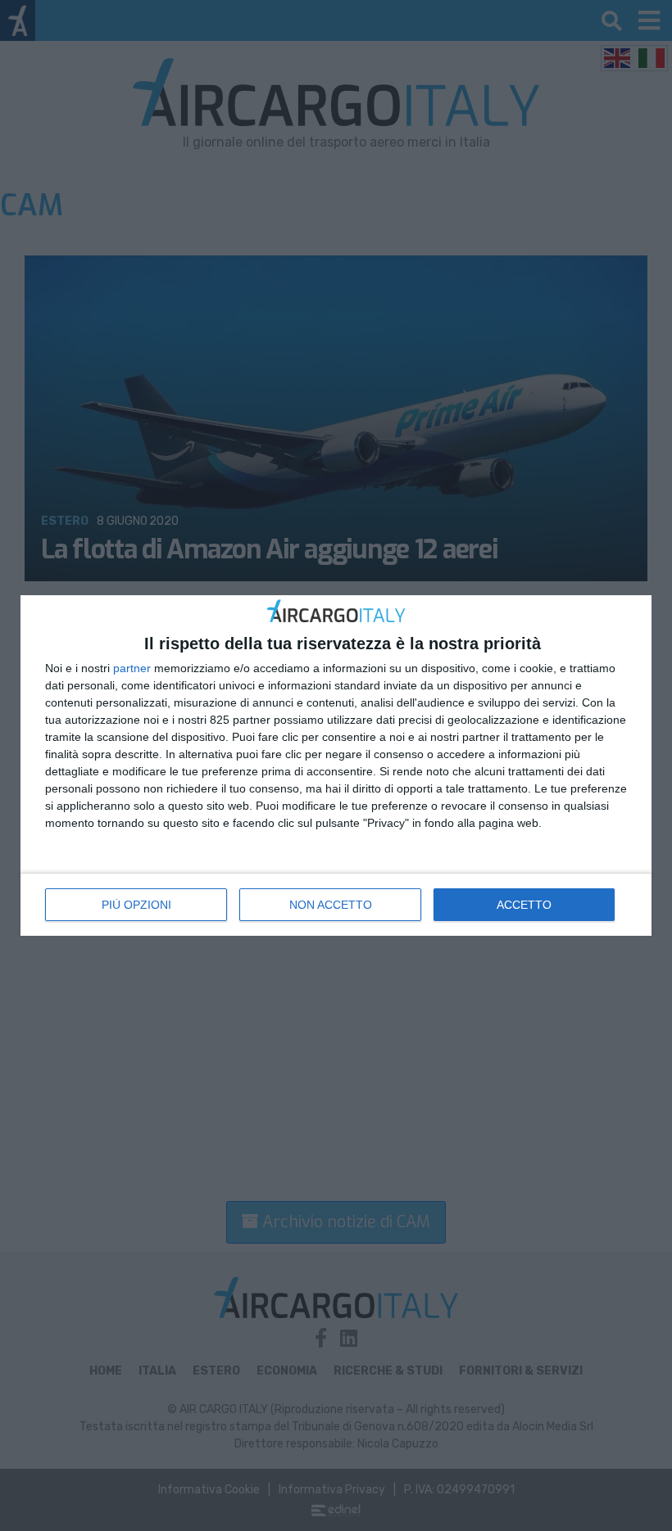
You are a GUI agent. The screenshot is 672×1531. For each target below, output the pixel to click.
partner (132, 668)
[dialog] (336, 766)
